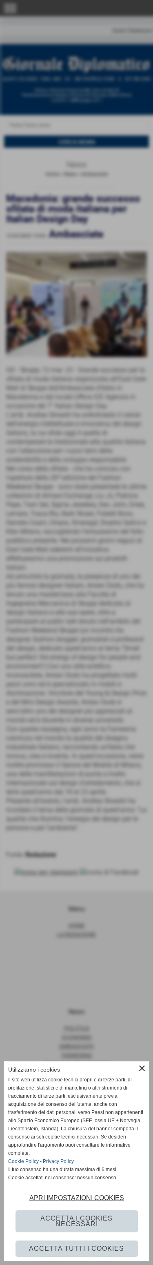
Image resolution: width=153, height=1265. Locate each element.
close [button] (142, 1068)
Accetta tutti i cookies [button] (76, 1248)
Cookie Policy (23, 1161)
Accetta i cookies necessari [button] (76, 1221)
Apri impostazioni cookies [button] (76, 1197)
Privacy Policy (58, 1161)
